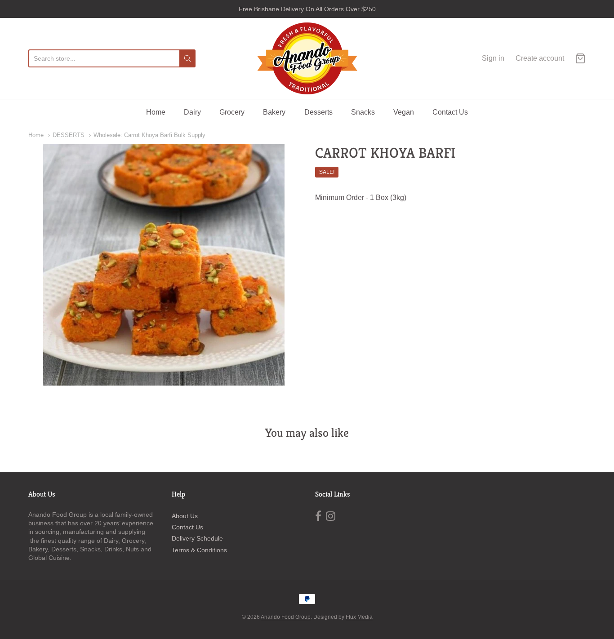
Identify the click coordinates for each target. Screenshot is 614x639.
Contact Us (450, 112)
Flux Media (359, 617)
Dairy (192, 112)
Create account (540, 58)
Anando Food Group (286, 617)
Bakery (274, 112)
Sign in (493, 58)
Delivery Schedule (197, 538)
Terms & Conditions (199, 550)
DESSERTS (69, 135)
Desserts (318, 112)
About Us (185, 515)
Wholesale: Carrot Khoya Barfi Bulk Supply (149, 135)
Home (155, 112)
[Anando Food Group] (307, 58)
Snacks (363, 112)
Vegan (403, 112)
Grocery (232, 112)
